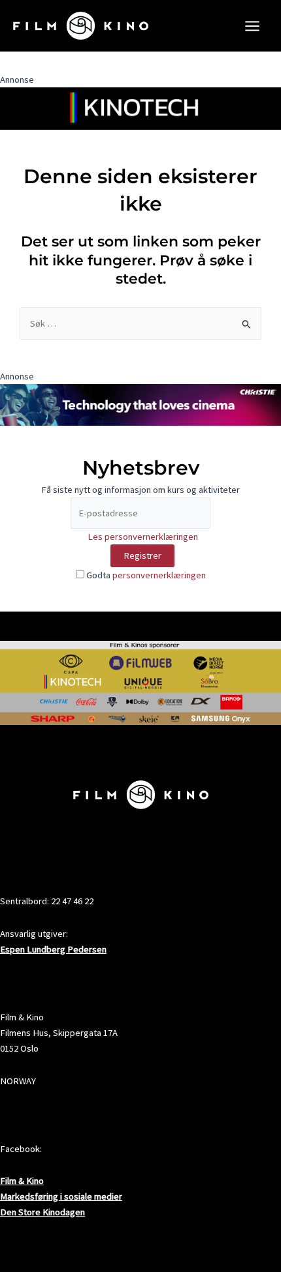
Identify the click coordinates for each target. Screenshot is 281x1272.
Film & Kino (22, 1181)
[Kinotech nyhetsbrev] (140, 107)
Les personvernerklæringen (143, 536)
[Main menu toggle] (252, 26)
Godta (145, 575)
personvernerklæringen (159, 575)
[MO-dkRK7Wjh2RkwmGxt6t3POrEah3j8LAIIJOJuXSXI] (140, 404)
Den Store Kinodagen (42, 1212)
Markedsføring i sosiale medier (61, 1196)
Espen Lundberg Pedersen (53, 949)
